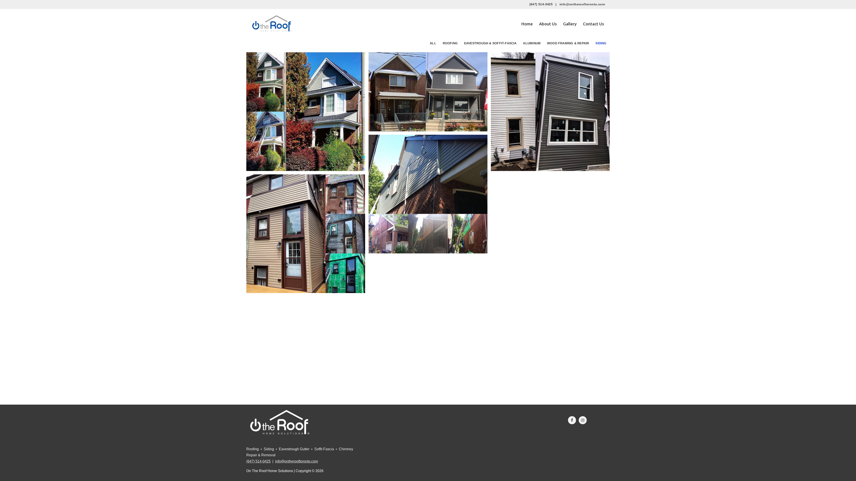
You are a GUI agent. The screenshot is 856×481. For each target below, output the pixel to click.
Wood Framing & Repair (568, 43)
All (433, 43)
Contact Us (593, 23)
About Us (548, 23)
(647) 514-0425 (541, 4)
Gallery (570, 23)
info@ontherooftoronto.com (582, 4)
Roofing (450, 43)
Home (527, 23)
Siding (600, 43)
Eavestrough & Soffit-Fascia (490, 43)
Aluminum (532, 43)
